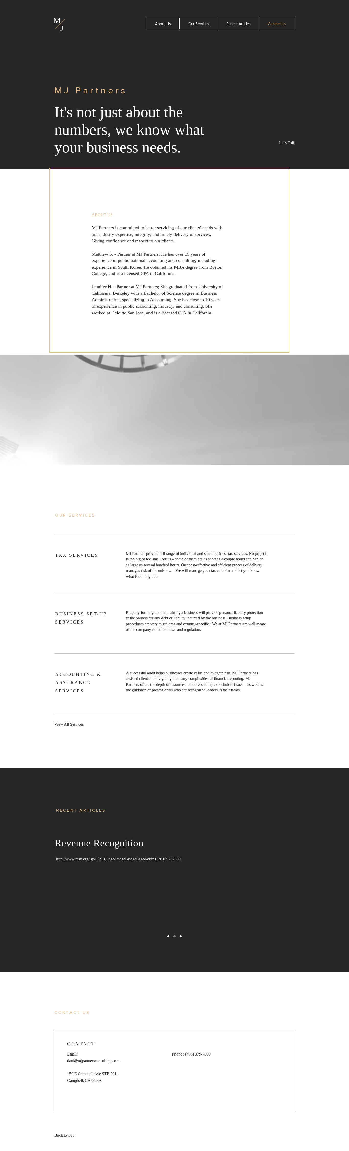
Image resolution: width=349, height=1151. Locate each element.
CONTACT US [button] (72, 1012)
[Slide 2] (174, 936)
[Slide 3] (181, 936)
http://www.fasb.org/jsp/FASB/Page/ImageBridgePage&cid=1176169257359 (118, 859)
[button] (285, 143)
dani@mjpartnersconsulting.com (93, 1061)
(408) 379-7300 (198, 1054)
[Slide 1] (168, 936)
